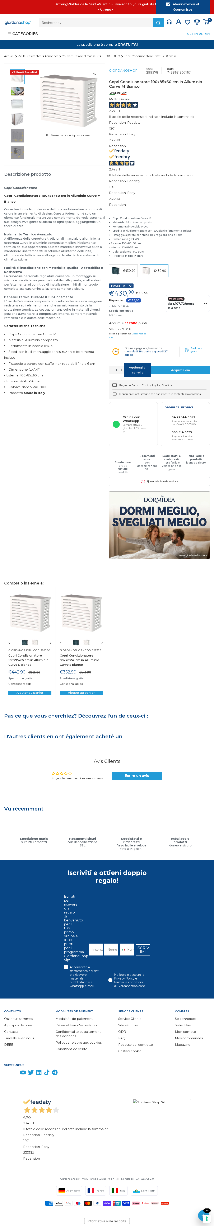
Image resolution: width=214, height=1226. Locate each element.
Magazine (182, 1045)
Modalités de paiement (74, 1019)
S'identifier (183, 1025)
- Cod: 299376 (91, 650)
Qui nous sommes (18, 1019)
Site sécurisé (128, 1025)
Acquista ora (180, 370)
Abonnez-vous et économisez (186, 6)
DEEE (8, 1045)
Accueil (9, 56)
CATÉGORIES (25, 34)
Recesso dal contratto (135, 1045)
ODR (122, 1032)
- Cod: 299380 (40, 650)
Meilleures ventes (30, 56)
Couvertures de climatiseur (80, 56)
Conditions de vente (71, 1049)
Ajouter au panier (30, 693)
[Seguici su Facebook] (7, 1073)
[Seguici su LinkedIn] (39, 1073)
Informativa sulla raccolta (107, 1221)
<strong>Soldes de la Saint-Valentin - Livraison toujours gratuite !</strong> (105, 6)
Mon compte (185, 1032)
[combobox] (122, 949)
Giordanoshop (123, 70)
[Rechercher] (158, 22)
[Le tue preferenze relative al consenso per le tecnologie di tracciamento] (207, 1219)
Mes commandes (189, 1038)
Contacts (11, 1032)
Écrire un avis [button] (137, 776)
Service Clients (129, 1019)
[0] (206, 22)
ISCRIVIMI (143, 950)
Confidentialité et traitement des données (78, 1034)
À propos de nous (18, 1025)
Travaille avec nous (19, 1038)
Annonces (52, 56)
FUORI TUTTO (111, 56)
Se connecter (185, 1019)
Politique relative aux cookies (79, 1042)
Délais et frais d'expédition (76, 1025)
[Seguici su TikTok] (47, 1073)
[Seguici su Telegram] (55, 1073)
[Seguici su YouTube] (23, 1073)
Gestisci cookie (129, 1051)
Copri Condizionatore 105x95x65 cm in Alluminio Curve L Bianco (28, 660)
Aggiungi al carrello (137, 370)
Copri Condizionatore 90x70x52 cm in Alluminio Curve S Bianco (79, 660)
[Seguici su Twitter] (31, 1073)
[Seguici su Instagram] (15, 1073)
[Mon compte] (178, 22)
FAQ (121, 1038)
